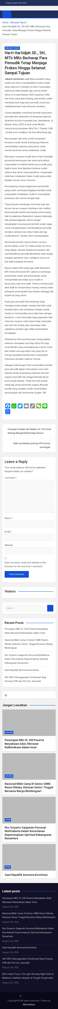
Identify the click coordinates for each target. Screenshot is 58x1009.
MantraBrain (29, 1004)
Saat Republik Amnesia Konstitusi (22, 670)
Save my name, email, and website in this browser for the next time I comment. (25, 564)
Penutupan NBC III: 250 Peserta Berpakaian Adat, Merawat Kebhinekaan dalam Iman (24, 743)
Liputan (9, 732)
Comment (11, 477)
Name (8, 518)
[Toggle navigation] (15, 14)
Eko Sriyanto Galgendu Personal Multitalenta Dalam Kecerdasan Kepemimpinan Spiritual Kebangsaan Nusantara (27, 659)
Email (8, 531)
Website (9, 545)
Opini (7, 820)
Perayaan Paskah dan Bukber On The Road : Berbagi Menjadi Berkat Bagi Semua (30, 431)
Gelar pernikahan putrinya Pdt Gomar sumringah (31, 445)
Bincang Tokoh (12, 48)
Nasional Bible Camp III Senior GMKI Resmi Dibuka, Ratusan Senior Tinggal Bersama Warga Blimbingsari (29, 644)
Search (50, 608)
